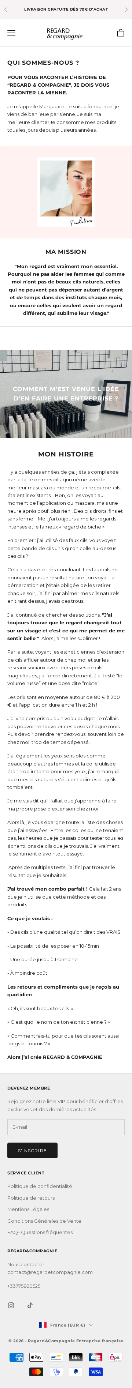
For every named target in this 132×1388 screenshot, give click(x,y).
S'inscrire (32, 1150)
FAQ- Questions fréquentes (40, 1232)
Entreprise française (100, 1340)
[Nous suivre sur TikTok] (30, 1305)
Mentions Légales (28, 1209)
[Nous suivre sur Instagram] (11, 1305)
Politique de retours (31, 1198)
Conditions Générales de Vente (44, 1221)
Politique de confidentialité (39, 1186)
